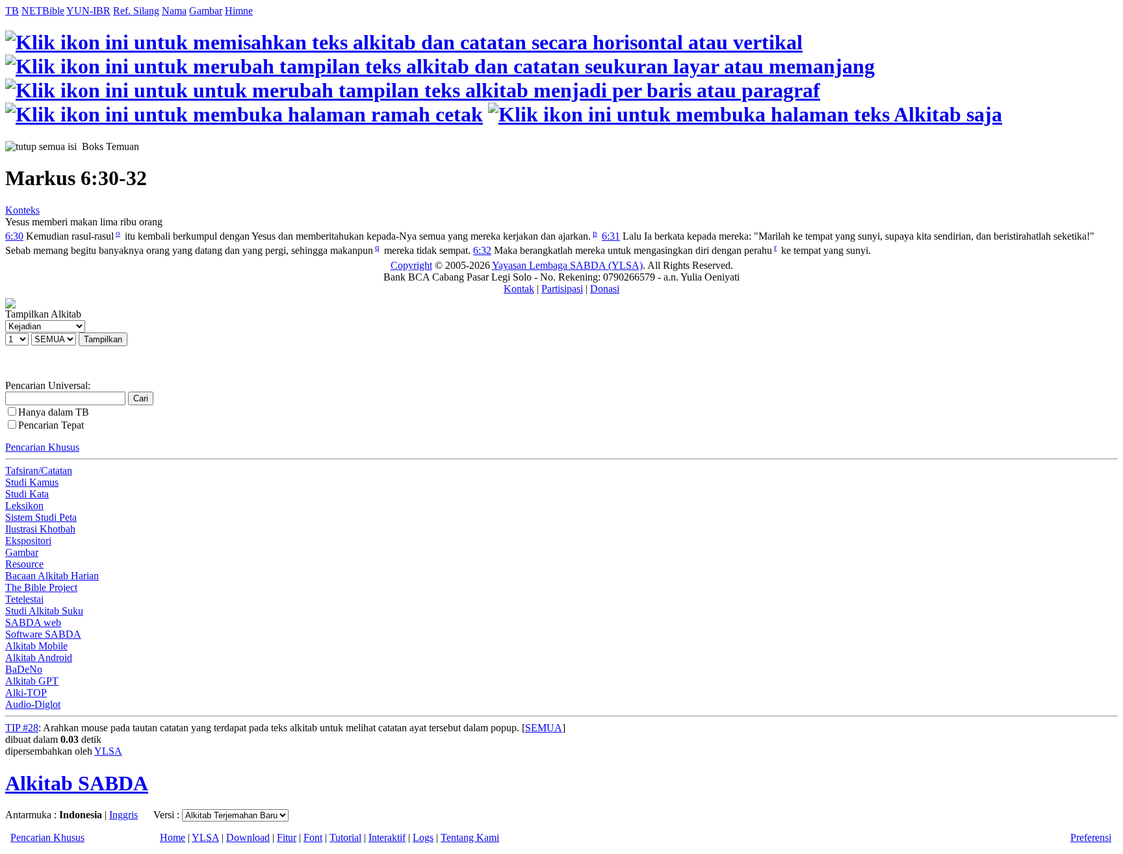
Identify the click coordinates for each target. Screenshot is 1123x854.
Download (248, 837)
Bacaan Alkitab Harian (52, 575)
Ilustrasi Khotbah (40, 528)
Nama (174, 10)
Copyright (411, 265)
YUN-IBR (88, 10)
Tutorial (345, 837)
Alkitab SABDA (76, 783)
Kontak (519, 288)
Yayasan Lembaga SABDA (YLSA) (567, 265)
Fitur (286, 837)
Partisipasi (562, 288)
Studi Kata (27, 493)
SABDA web (33, 622)
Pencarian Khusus (42, 447)
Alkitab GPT (31, 680)
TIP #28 (21, 727)
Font (312, 837)
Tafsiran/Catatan (38, 470)
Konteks (22, 210)
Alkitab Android (38, 657)
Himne (239, 10)
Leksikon (24, 505)
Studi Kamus (31, 482)
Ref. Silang (136, 10)
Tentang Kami (470, 837)
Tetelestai (24, 599)
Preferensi (1090, 837)
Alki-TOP (26, 692)
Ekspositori (28, 540)
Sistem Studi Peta (41, 517)
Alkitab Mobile (36, 645)
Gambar (205, 10)
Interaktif (387, 837)
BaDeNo (23, 669)
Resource (24, 564)
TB (12, 10)
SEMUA (543, 727)
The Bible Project (41, 587)
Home (172, 837)
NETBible (42, 10)
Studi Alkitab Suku (44, 610)
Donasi (604, 288)
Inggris (123, 814)
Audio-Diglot (32, 704)
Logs (423, 837)
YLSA (108, 751)
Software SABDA (43, 634)
